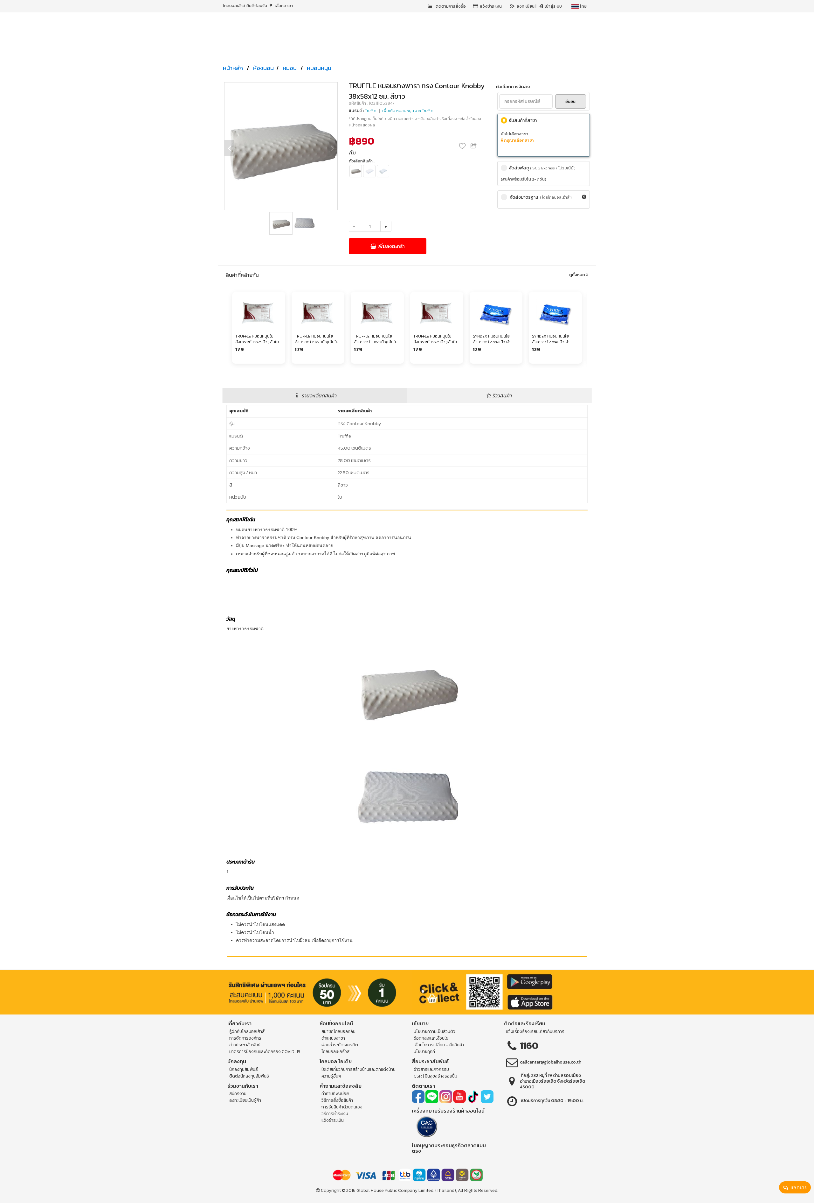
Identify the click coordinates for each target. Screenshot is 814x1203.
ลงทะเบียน (526, 6)
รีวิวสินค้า (501, 395)
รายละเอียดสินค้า (318, 395)
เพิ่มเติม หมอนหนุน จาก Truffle (407, 111)
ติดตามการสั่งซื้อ (450, 6)
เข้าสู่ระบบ (553, 6)
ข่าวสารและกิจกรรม (431, 1069)
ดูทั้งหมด (577, 275)
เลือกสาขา (283, 6)
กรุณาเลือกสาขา (518, 140)
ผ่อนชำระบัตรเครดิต (339, 1045)
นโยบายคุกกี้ (424, 1051)
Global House (370, 1190)
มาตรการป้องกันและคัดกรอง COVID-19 (264, 1051)
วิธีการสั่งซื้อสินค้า (337, 1100)
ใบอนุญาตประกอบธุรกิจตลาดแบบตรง (449, 1148)
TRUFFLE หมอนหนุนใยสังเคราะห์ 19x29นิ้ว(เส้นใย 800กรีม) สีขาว (257, 339)
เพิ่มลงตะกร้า (390, 246)
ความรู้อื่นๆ (331, 1076)
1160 (529, 1045)
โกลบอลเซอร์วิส (335, 1051)
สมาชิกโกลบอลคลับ (338, 1031)
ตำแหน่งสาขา (333, 1038)
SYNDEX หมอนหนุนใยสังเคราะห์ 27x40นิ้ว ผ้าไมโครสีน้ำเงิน (491, 339)
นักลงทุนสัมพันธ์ (243, 1069)
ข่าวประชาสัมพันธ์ (244, 1045)
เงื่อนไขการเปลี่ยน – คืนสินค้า (439, 1045)
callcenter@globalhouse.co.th (550, 1062)
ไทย (583, 6)
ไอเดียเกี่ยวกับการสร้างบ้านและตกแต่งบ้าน (358, 1069)
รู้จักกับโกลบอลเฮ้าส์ (247, 1031)
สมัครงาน (237, 1093)
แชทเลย (798, 1187)
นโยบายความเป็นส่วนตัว (434, 1031)
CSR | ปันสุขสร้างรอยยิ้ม (435, 1076)
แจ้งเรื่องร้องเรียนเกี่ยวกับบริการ (535, 1031)
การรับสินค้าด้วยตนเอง (341, 1107)
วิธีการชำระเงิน (334, 1113)
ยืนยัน (570, 101)
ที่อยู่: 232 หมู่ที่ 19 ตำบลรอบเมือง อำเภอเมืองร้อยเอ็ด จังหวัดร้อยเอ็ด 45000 (552, 1081)
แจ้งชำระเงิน (491, 6)
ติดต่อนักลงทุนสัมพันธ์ (249, 1076)
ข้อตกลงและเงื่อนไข (431, 1038)
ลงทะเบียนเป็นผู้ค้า (245, 1100)
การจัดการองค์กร (245, 1038)
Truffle (370, 111)
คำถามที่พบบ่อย (335, 1093)
